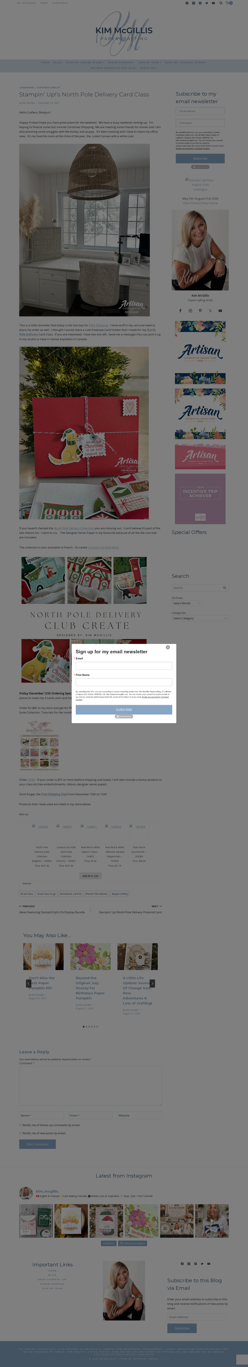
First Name (83, 675)
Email (79, 658)
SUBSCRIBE (124, 710)
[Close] (167, 647)
